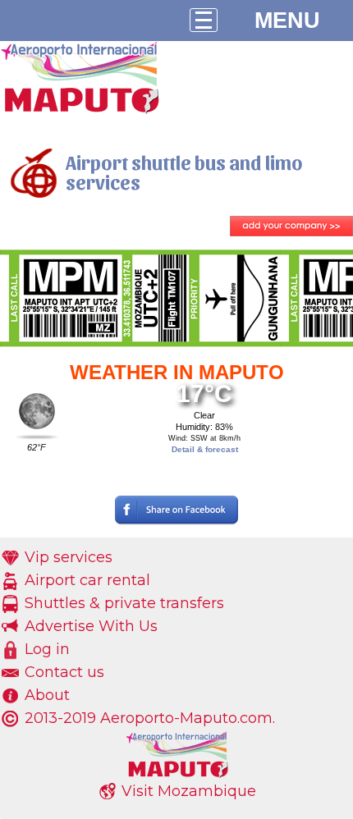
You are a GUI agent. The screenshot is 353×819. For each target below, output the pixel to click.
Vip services (68, 557)
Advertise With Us (91, 626)
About (47, 695)
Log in (47, 649)
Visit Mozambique (188, 791)
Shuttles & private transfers (124, 603)
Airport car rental (87, 580)
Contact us (64, 672)
